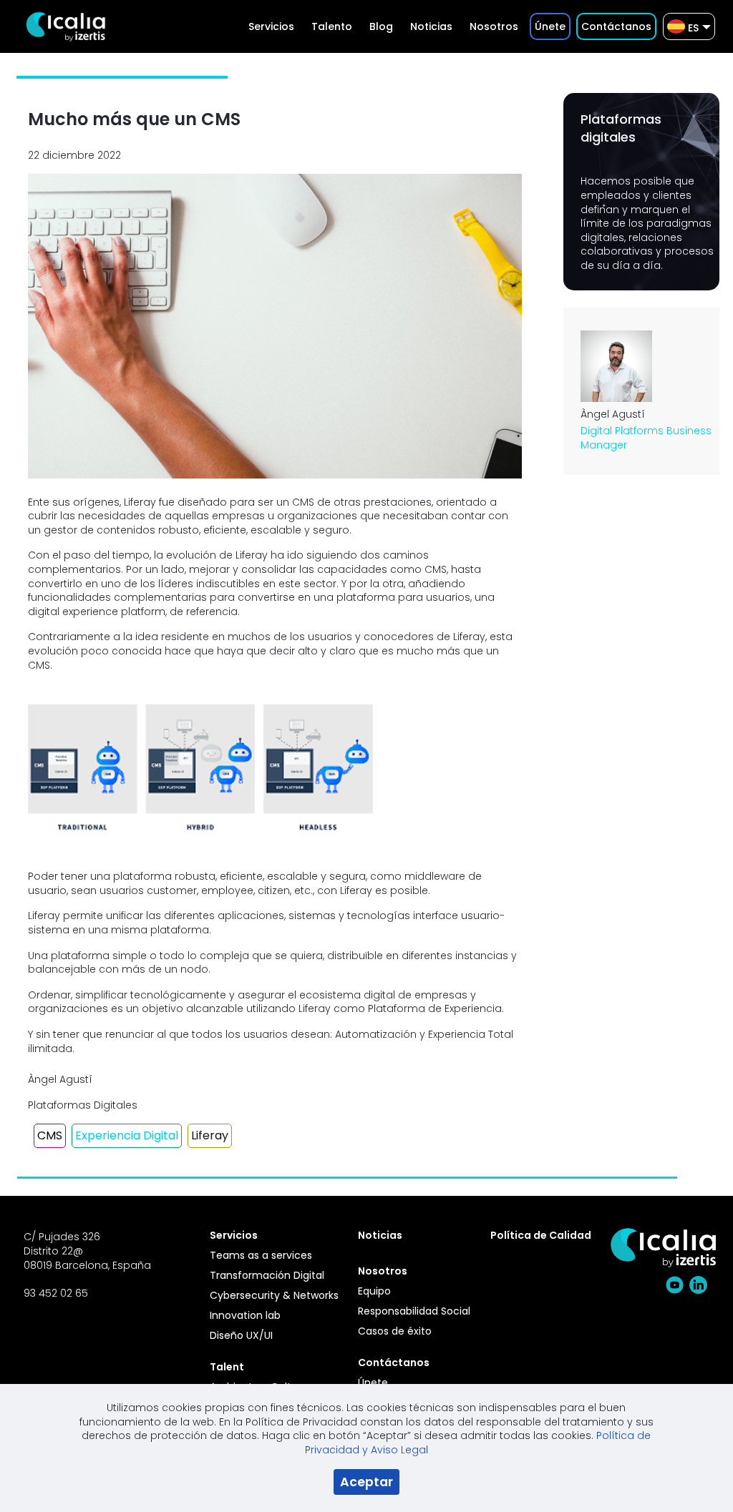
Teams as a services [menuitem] (261, 1255)
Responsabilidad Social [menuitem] (414, 1311)
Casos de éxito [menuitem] (395, 1331)
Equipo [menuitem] (374, 1291)
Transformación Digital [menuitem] (267, 1275)
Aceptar (366, 1482)
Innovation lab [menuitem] (245, 1315)
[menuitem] (271, 26)
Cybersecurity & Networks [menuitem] (274, 1295)
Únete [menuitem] (373, 1382)
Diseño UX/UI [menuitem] (241, 1335)
